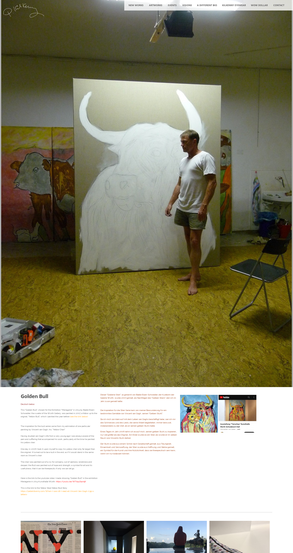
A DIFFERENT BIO (207, 5)
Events (172, 5)
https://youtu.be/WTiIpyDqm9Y (71, 481)
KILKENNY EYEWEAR (234, 5)
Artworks (155, 5)
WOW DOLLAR (259, 5)
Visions (187, 5)
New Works (136, 5)
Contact (278, 5)
